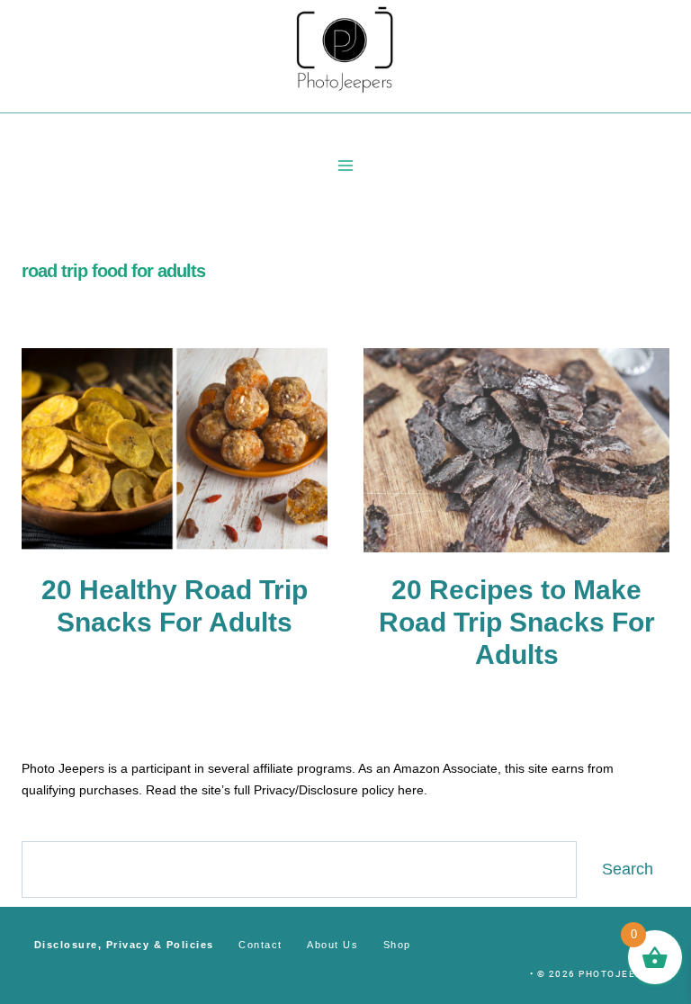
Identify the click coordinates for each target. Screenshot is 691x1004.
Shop (397, 944)
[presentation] (175, 450)
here (411, 790)
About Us (332, 944)
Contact (260, 944)
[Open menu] (346, 165)
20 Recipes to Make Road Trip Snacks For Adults (517, 622)
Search (627, 869)
